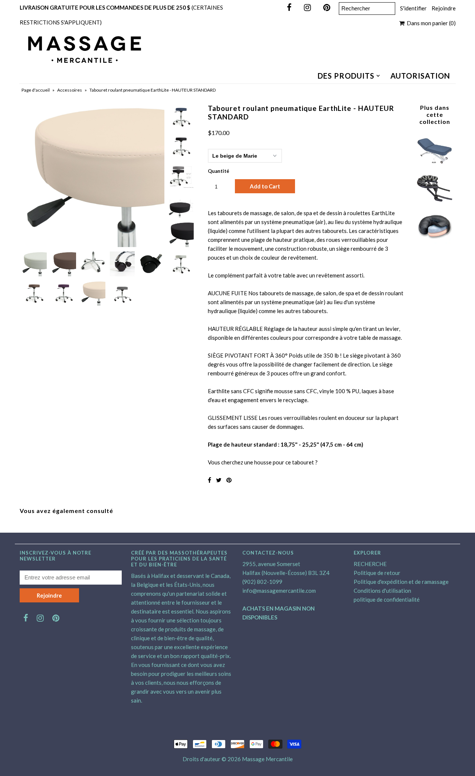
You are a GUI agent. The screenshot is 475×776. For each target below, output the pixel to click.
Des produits (346, 75)
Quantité (218, 171)
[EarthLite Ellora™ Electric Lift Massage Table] (434, 166)
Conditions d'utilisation (382, 590)
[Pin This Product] (229, 479)
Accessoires (69, 90)
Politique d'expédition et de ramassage (401, 581)
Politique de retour (377, 572)
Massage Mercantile (267, 759)
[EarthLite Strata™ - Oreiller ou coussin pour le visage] (434, 242)
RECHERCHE (370, 563)
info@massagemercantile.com (279, 590)
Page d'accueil (36, 90)
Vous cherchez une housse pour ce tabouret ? (263, 462)
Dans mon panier (430, 23)
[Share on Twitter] (219, 479)
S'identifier (413, 8)
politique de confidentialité (387, 599)
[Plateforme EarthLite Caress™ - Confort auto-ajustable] (434, 204)
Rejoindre (444, 8)
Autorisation (420, 75)
